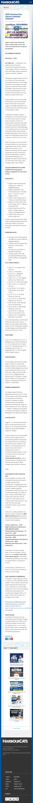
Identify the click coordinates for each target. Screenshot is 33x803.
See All (23, 7)
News (7, 784)
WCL (7, 788)
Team (7, 779)
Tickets (8, 777)
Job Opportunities (19, 788)
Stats (7, 786)
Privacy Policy (18, 784)
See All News (16, 728)
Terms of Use (18, 786)
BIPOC (15, 779)
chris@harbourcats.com (15, 608)
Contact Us (17, 781)
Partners (16, 777)
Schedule (8, 781)
